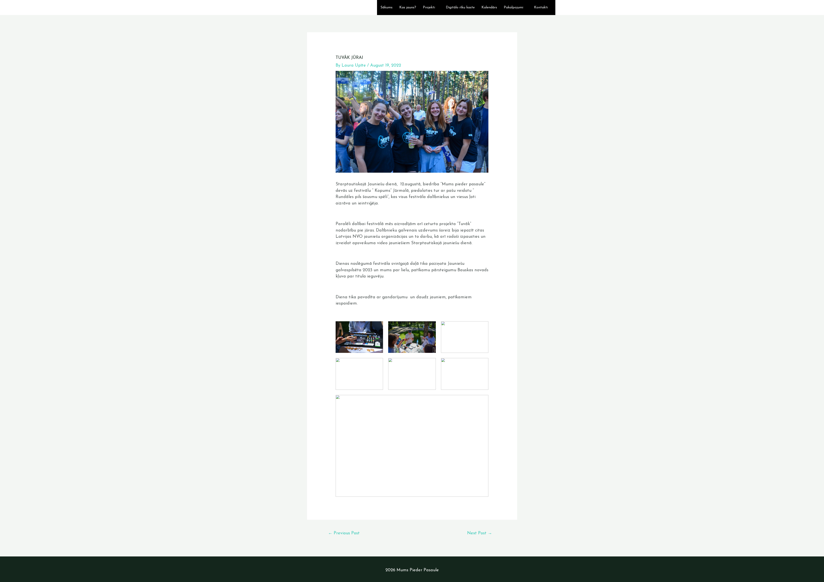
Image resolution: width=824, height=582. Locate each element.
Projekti (429, 7)
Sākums (386, 7)
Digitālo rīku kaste (460, 7)
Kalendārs (489, 7)
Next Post (479, 533)
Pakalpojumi (513, 7)
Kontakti (541, 7)
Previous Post (344, 533)
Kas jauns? (407, 7)
